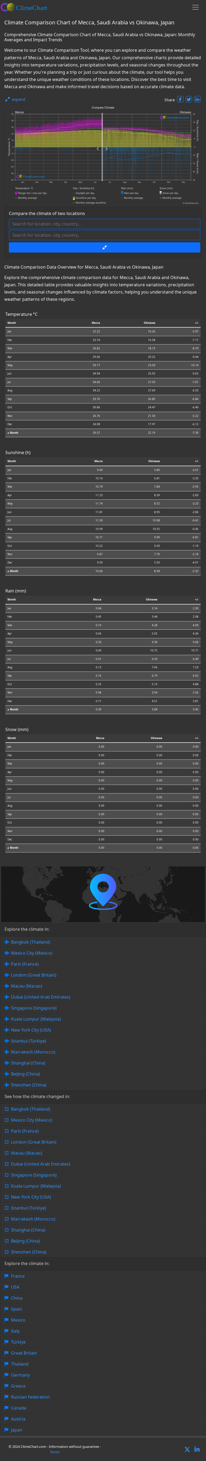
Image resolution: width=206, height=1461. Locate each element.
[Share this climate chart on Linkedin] (197, 99)
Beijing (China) (25, 1074)
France (18, 1276)
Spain (16, 1309)
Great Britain (24, 1353)
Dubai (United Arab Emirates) (40, 997)
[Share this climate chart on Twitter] (189, 99)
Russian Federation (30, 1397)
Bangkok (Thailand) (30, 942)
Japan (16, 1430)
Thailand (19, 1364)
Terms (55, 1451)
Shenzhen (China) (28, 1085)
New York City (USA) (31, 1030)
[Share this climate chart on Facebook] (180, 99)
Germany (20, 1375)
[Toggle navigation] (195, 7)
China (17, 1298)
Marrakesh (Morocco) (33, 1052)
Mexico (18, 1320)
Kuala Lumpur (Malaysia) (36, 1019)
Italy (15, 1331)
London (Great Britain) (33, 975)
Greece (18, 1386)
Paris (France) (25, 964)
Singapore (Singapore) (34, 1008)
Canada (18, 1408)
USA (15, 1287)
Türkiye (18, 1342)
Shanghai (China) (28, 1063)
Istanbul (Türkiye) (28, 1041)
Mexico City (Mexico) (31, 953)
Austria (18, 1419)
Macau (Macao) (26, 986)
